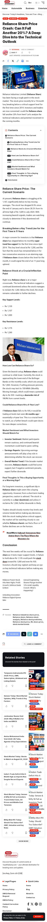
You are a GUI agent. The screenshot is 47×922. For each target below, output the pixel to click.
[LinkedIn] (29, 909)
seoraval (15, 49)
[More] (27, 61)
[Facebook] (28, 904)
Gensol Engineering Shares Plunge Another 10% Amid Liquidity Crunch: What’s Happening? (33, 585)
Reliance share (19, 617)
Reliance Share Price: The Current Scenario (20, 136)
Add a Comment (27, 49)
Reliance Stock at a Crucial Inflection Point (24, 150)
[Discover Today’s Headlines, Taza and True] (10, 3)
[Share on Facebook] (8, 61)
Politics (34, 767)
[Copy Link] (17, 61)
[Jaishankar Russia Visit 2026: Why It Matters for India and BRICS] (36, 721)
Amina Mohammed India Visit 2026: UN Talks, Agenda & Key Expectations (15, 739)
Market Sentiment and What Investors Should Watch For (21, 168)
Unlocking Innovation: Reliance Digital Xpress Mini (12, 597)
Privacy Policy (8, 918)
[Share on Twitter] (13, 61)
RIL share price (37, 622)
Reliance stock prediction (31, 620)
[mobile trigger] (42, 3)
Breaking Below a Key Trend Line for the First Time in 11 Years (23, 143)
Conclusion (12, 180)
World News (35, 812)
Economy (34, 683)
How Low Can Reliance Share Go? (25, 156)
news (33, 686)
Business (13, 18)
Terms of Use (20, 918)
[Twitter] (32, 904)
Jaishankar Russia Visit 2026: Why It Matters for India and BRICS (14, 719)
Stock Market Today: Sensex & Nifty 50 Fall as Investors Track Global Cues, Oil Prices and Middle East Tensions (15, 799)
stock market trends (21, 624)
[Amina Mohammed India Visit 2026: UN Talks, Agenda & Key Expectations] (36, 742)
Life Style (23, 18)
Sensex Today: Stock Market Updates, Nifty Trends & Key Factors (15, 698)
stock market (36, 689)
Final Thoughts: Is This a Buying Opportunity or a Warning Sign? (22, 174)
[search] (25, 3)
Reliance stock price (21, 622)
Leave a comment (34, 644)
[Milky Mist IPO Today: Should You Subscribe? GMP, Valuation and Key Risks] (36, 826)
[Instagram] (40, 904)
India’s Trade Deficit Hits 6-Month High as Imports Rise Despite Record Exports (15, 776)
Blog (6, 18)
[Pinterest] (36, 904)
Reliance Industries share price (26, 615)
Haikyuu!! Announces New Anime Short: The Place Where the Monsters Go (24, 536)
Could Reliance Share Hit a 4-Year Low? (23, 161)
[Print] (22, 61)
